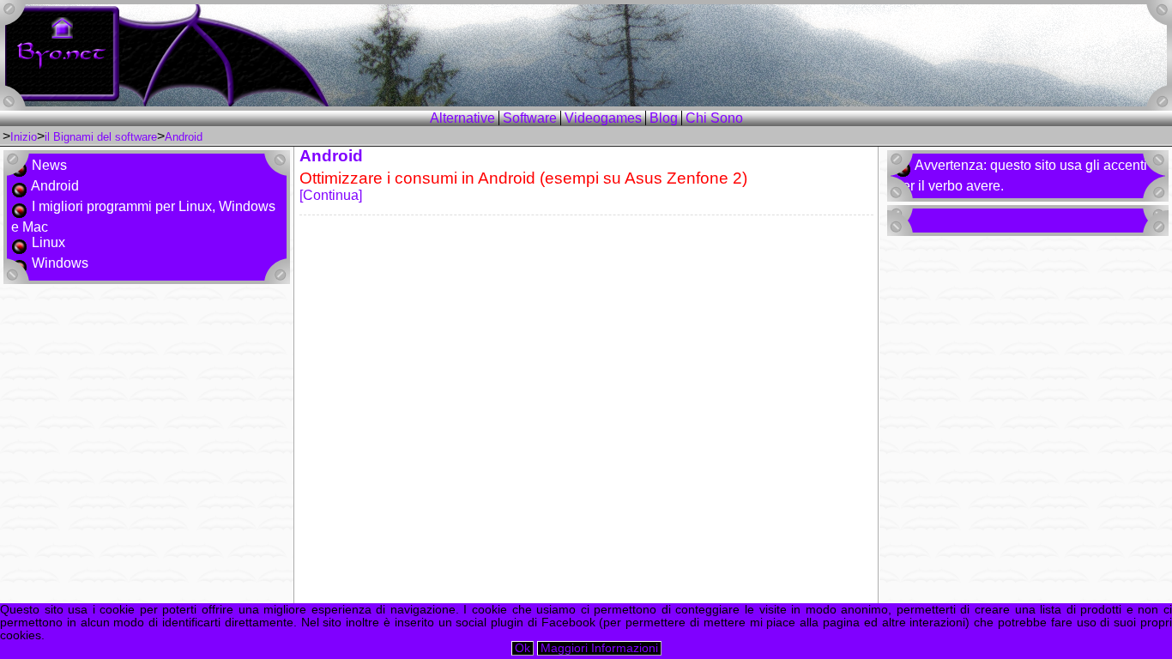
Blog (663, 118)
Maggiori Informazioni (599, 648)
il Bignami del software (101, 136)
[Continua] (523, 186)
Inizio (23, 136)
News (49, 165)
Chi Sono (714, 118)
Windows (60, 263)
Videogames (603, 118)
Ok (522, 648)
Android (183, 136)
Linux (48, 242)
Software (530, 118)
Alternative (462, 118)
